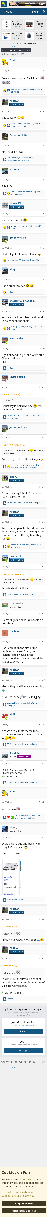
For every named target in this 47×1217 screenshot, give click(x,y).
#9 (44, 348)
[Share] (40, 70)
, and (23, 260)
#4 (44, 179)
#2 (44, 111)
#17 (43, 680)
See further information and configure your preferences (18, 1193)
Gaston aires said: (13, 444)
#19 (43, 763)
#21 (43, 837)
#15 (43, 613)
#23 (43, 958)
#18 (43, 725)
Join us (25, 1031)
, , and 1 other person (24, 416)
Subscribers (15, 43)
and (23, 502)
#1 (44, 70)
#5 (44, 213)
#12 (43, 487)
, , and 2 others (25, 124)
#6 (44, 248)
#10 (43, 387)
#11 (43, 437)
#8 (44, 311)
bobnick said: (10, 394)
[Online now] (6, 241)
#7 (44, 279)
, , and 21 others (26, 90)
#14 (43, 566)
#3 (44, 145)
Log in (25, 1050)
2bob (6, 54)
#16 (43, 641)
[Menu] (7, 12)
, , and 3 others (26, 227)
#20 (43, 802)
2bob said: (9, 926)
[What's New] (43, 11)
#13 (43, 522)
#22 (43, 919)
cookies (26, 1179)
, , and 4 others (20, 158)
